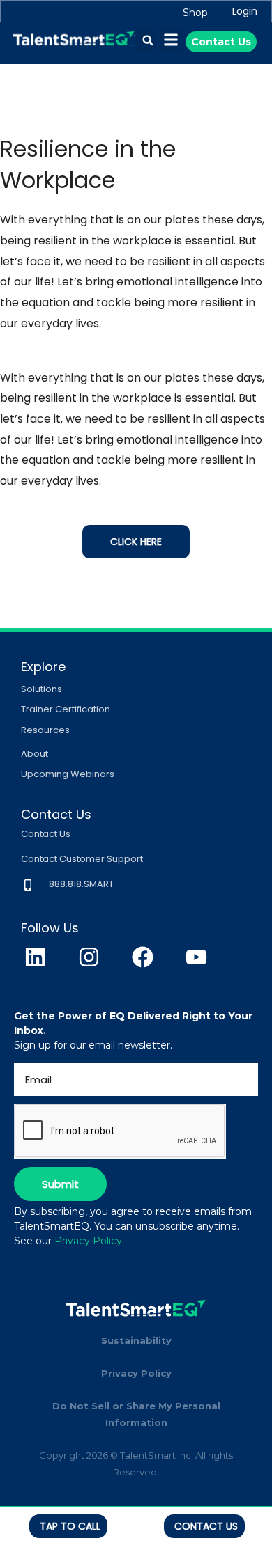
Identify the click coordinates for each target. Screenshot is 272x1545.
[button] (148, 40)
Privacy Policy (88, 1240)
